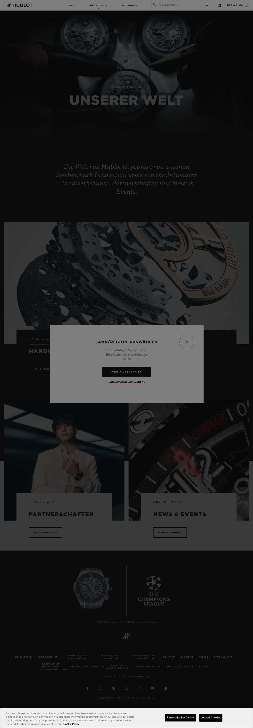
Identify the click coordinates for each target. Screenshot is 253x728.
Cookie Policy (71, 724)
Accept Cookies (210, 718)
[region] (126, 718)
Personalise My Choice (180, 718)
